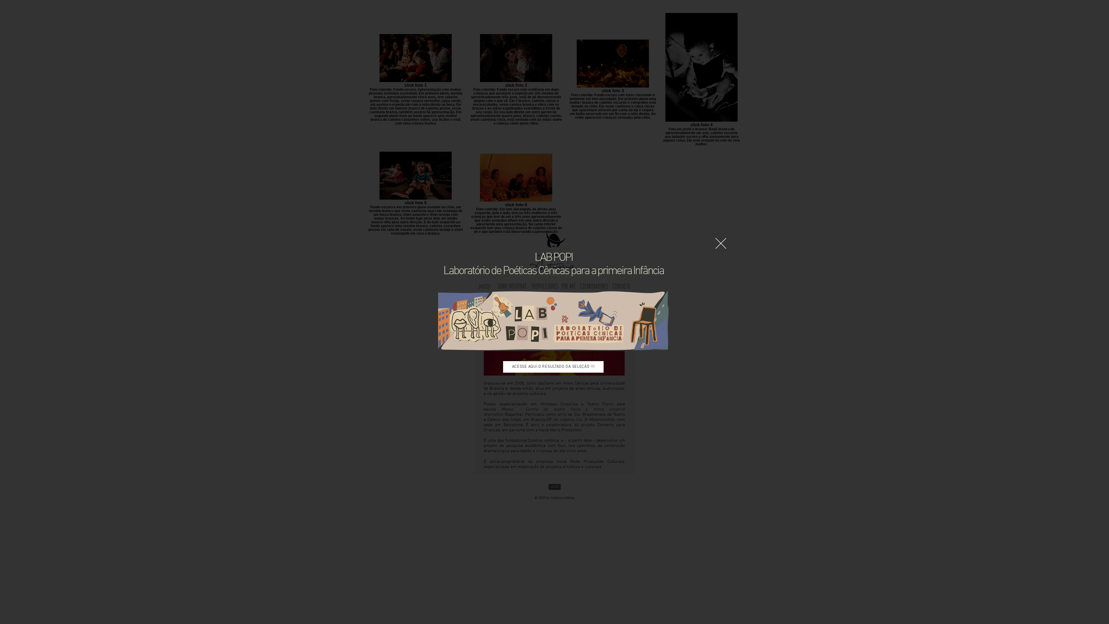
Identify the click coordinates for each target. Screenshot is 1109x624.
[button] (720, 243)
